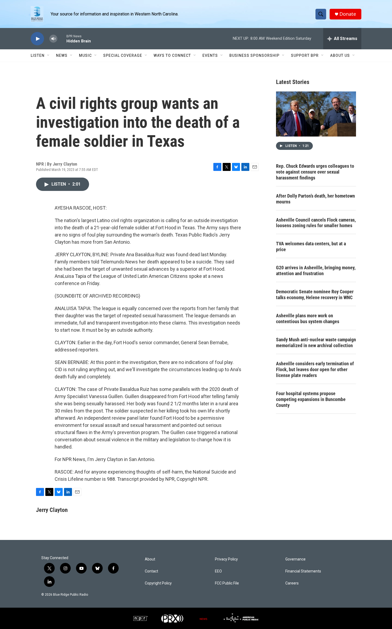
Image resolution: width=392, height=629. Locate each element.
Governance (295, 559)
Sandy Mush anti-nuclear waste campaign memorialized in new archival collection (316, 342)
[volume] (53, 39)
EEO (218, 571)
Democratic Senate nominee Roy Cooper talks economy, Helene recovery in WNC (315, 294)
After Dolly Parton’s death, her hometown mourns (315, 199)
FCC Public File (227, 583)
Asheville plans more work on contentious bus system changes (307, 318)
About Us (340, 55)
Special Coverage (122, 55)
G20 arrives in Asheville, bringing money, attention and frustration (315, 270)
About (150, 559)
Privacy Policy (226, 559)
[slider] (62, 38)
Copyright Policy (158, 583)
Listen (38, 55)
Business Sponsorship (254, 55)
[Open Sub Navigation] (48, 55)
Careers (292, 583)
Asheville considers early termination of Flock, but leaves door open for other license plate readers (315, 369)
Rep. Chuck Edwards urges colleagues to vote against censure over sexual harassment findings (315, 172)
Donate (347, 14)
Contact (151, 571)
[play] (37, 39)
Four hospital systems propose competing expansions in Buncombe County (311, 399)
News (61, 55)
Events (210, 55)
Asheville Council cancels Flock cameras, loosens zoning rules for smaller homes (316, 223)
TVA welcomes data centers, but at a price (311, 246)
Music (85, 55)
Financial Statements (303, 571)
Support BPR (305, 55)
